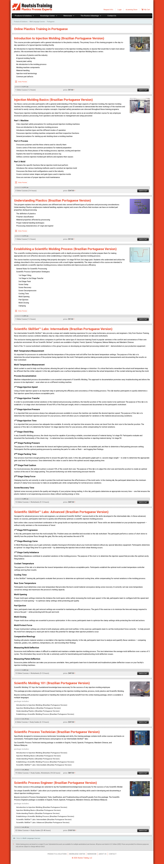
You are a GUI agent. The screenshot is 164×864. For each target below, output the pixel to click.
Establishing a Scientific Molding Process (45, 714)
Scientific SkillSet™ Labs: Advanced (42, 823)
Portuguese (50, 21)
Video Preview (22, 82)
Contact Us (111, 16)
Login (120, 10)
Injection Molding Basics (38, 708)
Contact (112, 854)
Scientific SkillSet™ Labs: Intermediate (44, 765)
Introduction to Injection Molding (41, 705)
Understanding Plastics (38, 711)
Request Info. (108, 10)
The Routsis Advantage (90, 16)
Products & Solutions (23, 16)
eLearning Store (131, 10)
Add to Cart (143, 90)
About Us (102, 854)
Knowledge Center (47, 16)
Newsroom (67, 16)
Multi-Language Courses (37, 21)
